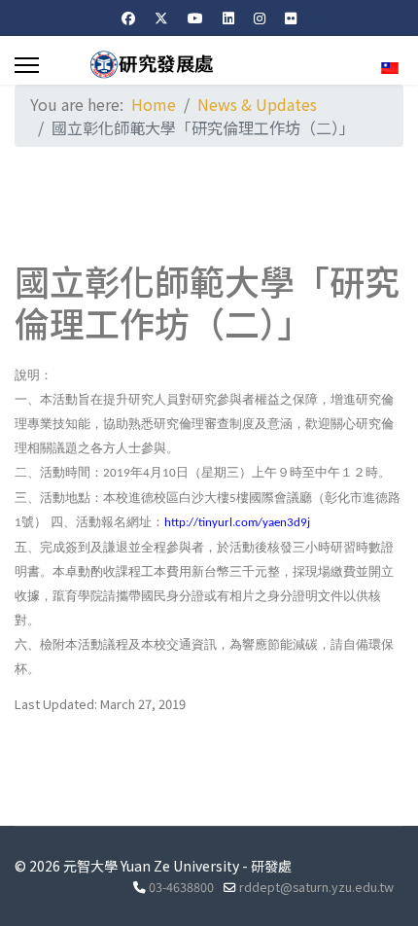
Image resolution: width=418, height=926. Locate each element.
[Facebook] (128, 17)
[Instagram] (259, 17)
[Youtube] (195, 17)
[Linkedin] (228, 17)
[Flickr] (290, 17)
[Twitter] (161, 17)
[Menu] (27, 65)
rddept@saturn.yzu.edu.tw (316, 886)
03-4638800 (181, 886)
